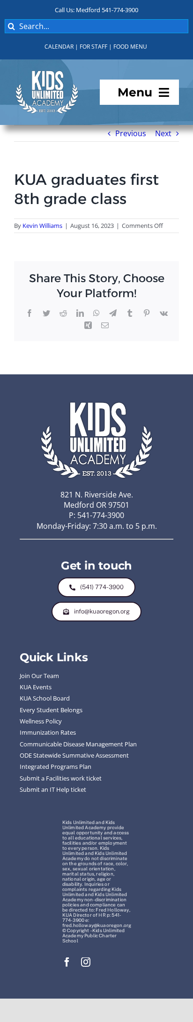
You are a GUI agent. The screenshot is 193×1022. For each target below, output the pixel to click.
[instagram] (85, 962)
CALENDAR (59, 47)
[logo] (47, 72)
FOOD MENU (130, 47)
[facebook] (67, 962)
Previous (130, 133)
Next (163, 133)
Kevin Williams (42, 225)
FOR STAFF (93, 47)
